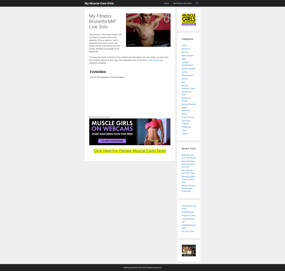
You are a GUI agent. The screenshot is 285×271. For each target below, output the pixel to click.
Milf (93, 117)
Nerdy (184, 114)
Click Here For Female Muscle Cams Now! (130, 151)
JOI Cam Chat (188, 231)
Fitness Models (188, 68)
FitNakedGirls (188, 212)
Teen (184, 130)
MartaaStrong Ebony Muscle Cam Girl (188, 164)
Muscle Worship (189, 104)
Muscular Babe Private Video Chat (188, 179)
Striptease (186, 127)
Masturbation (188, 75)
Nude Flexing (100, 117)
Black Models (188, 55)
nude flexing (153, 60)
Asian (184, 45)
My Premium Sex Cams (182, 3)
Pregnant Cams (188, 215)
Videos (108, 117)
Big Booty (186, 49)
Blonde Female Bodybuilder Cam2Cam (188, 188)
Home (166, 3)
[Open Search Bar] (197, 3)
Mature (185, 79)
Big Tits (185, 52)
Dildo (184, 59)
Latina (184, 72)
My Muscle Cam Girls (99, 3)
